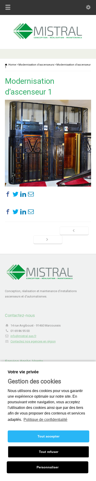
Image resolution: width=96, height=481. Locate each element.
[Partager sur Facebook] (8, 194)
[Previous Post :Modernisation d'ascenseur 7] (74, 231)
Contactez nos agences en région (33, 341)
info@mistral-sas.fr (23, 336)
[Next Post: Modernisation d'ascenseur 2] (47, 239)
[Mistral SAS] (48, 39)
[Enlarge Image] (48, 100)
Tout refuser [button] (48, 452)
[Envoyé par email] (31, 194)
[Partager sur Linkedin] (23, 194)
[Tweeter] (15, 194)
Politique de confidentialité (45, 420)
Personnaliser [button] (47, 467)
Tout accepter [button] (48, 436)
